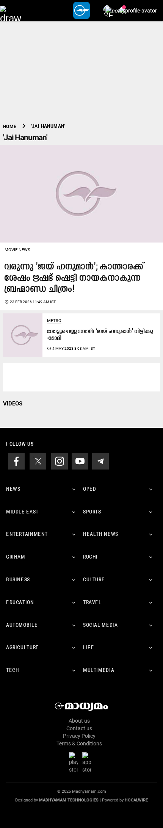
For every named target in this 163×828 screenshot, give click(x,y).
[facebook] (16, 460)
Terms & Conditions (79, 743)
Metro (54, 320)
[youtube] (80, 460)
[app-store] (88, 762)
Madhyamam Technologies (69, 800)
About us (79, 721)
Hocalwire (136, 800)
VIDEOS (12, 403)
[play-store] (75, 762)
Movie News (17, 249)
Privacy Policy (79, 736)
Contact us (79, 728)
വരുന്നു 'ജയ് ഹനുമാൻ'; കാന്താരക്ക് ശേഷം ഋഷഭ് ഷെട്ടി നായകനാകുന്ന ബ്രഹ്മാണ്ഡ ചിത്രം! (74, 278)
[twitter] (38, 460)
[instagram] (59, 460)
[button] (10, 10)
